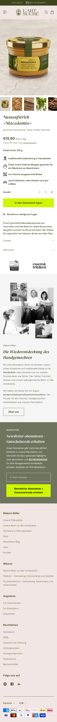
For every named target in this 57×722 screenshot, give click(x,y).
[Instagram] (5, 684)
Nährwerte (8, 249)
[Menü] (5, 12)
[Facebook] (12, 684)
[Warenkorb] (52, 12)
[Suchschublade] (46, 12)
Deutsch (7, 703)
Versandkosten (29, 143)
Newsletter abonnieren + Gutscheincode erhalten (28, 490)
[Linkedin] (19, 684)
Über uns (13, 411)
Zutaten (7, 240)
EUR (21, 703)
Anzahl (7, 192)
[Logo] (28, 12)
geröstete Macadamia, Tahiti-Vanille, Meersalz (26, 129)
